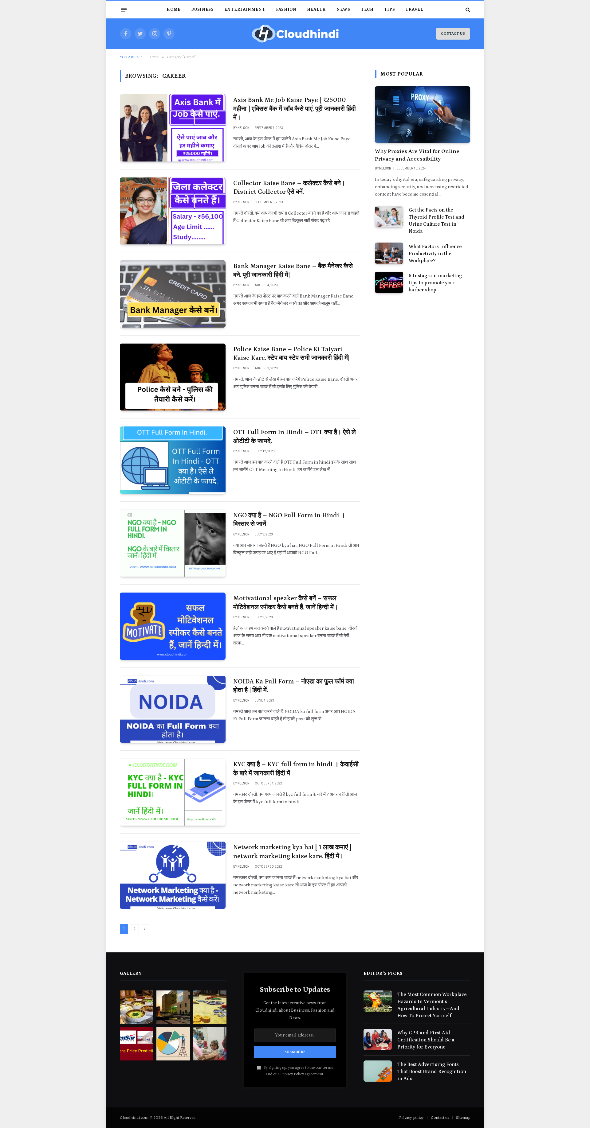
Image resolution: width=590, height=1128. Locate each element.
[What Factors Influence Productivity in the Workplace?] (389, 253)
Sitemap (463, 1117)
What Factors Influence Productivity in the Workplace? (435, 253)
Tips (389, 9)
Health (316, 9)
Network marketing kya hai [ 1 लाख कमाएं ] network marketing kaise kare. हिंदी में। (292, 852)
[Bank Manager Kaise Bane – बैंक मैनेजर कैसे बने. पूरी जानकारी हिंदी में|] (173, 293)
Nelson (244, 128)
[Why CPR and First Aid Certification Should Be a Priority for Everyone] (378, 1039)
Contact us (440, 1117)
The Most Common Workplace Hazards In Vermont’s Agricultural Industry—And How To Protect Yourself (431, 1005)
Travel (414, 9)
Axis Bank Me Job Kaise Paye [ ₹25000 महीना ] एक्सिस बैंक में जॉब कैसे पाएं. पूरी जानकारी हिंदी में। (294, 108)
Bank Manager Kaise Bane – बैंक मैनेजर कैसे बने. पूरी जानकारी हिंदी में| (293, 271)
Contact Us (453, 34)
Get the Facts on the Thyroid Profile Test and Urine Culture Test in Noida (436, 220)
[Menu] (124, 9)
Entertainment (245, 9)
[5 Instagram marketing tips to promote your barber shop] (389, 282)
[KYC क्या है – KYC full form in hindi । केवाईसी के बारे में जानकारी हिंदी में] (173, 792)
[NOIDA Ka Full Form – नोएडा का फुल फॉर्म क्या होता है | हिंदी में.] (173, 709)
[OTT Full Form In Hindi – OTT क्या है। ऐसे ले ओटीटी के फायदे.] (173, 459)
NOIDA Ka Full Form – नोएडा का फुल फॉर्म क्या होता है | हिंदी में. (293, 686)
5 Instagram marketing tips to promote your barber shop (435, 283)
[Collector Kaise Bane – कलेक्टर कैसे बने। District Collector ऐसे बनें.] (173, 210)
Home (174, 9)
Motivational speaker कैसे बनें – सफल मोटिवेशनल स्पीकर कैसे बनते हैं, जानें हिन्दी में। (285, 603)
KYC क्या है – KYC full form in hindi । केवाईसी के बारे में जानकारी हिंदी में (296, 769)
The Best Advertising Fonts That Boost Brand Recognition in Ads (431, 1071)
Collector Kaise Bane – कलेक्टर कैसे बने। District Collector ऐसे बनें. (289, 188)
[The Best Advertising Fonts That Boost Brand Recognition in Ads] (378, 1071)
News (343, 9)
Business (202, 9)
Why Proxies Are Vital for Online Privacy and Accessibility (417, 155)
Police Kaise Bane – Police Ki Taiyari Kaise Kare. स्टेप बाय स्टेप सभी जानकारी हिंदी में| (291, 354)
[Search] (467, 10)
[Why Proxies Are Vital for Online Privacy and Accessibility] (422, 114)
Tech (367, 9)
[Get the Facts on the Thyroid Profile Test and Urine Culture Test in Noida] (389, 216)
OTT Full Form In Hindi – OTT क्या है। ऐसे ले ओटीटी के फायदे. (294, 437)
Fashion (286, 9)
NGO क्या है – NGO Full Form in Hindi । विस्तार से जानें (289, 520)
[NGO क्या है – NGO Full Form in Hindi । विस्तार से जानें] (173, 543)
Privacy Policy (292, 1074)
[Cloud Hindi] (295, 33)
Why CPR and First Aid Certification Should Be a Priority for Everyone (425, 1040)
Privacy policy (411, 1117)
